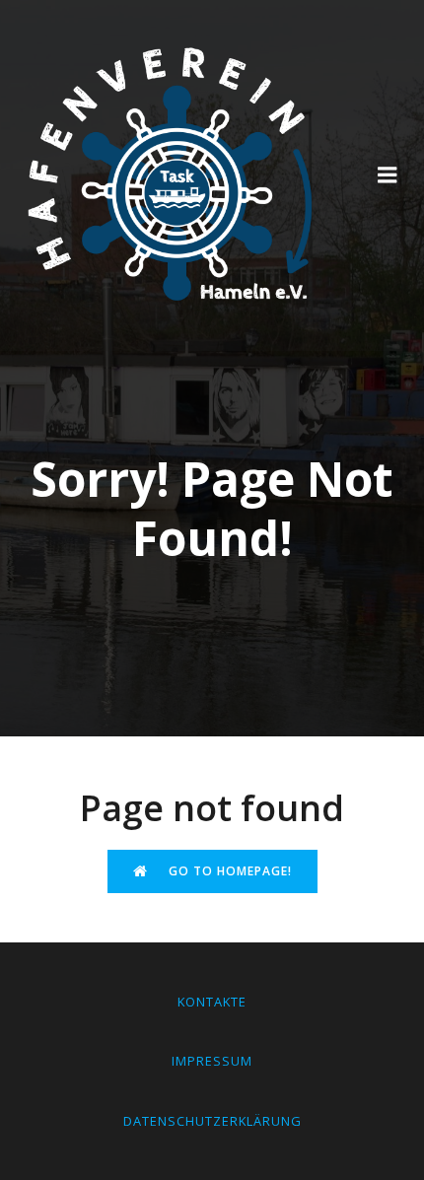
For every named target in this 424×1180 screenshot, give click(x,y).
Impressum (212, 1061)
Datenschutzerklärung (212, 1121)
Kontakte (212, 1001)
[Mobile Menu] (387, 175)
